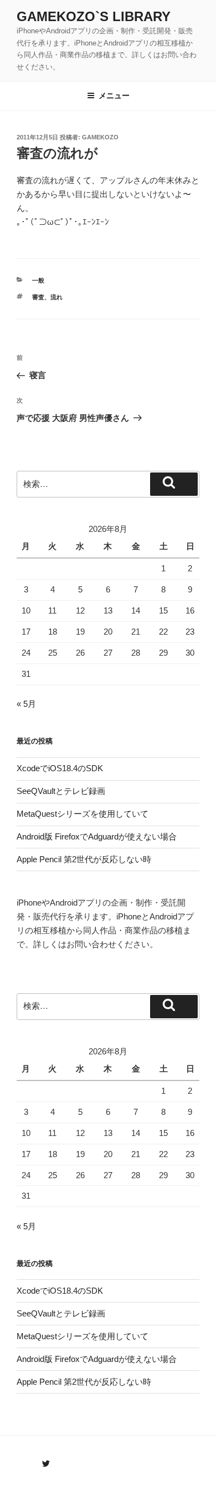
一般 (38, 280)
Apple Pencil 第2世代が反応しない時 (84, 859)
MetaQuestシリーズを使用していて (82, 813)
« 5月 (26, 703)
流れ (56, 297)
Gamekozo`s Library (94, 16)
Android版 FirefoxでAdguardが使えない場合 (97, 836)
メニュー (114, 95)
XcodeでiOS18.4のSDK (60, 768)
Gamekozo (100, 137)
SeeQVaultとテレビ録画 (61, 791)
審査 (38, 297)
